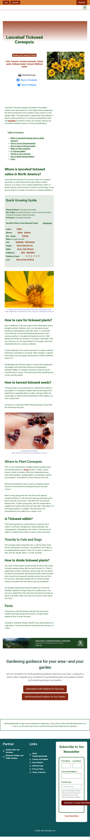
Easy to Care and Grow (25, 259)
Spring (20, 232)
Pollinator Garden (19, 64)
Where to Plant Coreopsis (20, 149)
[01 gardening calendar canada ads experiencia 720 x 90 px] (45, 648)
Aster (8, 61)
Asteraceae (47, 223)
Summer (27, 232)
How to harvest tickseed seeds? (23, 146)
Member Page (37, 766)
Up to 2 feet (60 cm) (25, 245)
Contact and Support (40, 759)
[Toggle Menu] (84, 7)
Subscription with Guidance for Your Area (45, 689)
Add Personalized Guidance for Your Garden (45, 696)
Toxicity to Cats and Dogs (21, 154)
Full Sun (25, 236)
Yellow (19, 229)
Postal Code (66, 782)
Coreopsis (15, 61)
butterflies (12, 121)
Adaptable (20, 242)
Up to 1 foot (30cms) (25, 249)
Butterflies (31, 252)
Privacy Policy (38, 769)
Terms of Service (39, 772)
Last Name (76, 761)
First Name (65, 761)
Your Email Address (69, 772)
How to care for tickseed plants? (23, 143)
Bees (23, 252)
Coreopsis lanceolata (28, 61)
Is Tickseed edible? (18, 151)
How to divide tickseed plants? (22, 157)
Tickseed (30, 64)
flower (26, 470)
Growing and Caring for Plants (24, 55)
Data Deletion (37, 762)
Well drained (30, 242)
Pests (13, 159)
